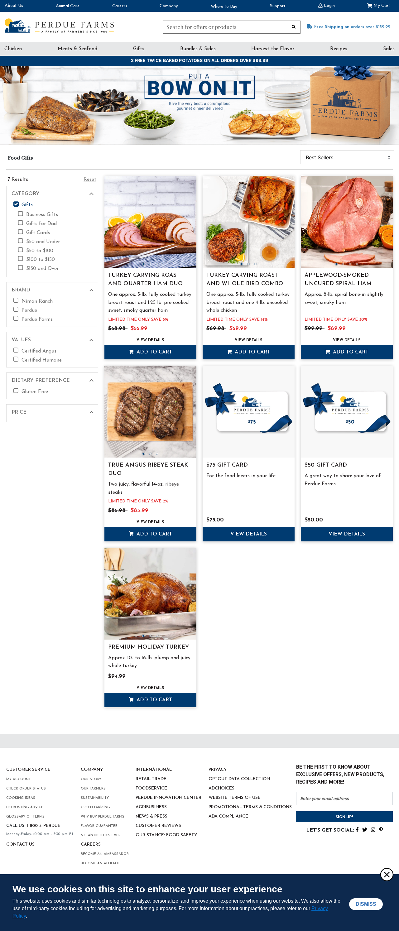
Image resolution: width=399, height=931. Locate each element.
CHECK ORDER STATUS (26, 788)
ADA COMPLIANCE (228, 816)
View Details (150, 340)
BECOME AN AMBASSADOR (105, 854)
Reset (90, 179)
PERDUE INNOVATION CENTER (168, 797)
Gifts (138, 48)
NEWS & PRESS (151, 816)
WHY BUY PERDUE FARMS (102, 816)
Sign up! (344, 816)
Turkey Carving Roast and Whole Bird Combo (244, 280)
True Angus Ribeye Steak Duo (148, 470)
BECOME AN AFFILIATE (101, 863)
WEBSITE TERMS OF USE (235, 797)
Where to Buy (224, 6)
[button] (326, 5)
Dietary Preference (41, 380)
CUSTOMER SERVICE (28, 769)
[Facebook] (357, 829)
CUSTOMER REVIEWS (158, 825)
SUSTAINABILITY (95, 798)
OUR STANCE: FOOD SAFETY (166, 835)
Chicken (13, 48)
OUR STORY (91, 779)
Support (278, 6)
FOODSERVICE (151, 788)
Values (21, 340)
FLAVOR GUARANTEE (99, 826)
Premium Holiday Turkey (148, 647)
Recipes (338, 48)
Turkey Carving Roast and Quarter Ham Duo (145, 280)
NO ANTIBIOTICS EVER (101, 835)
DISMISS (366, 904)
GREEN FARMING (95, 807)
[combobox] (231, 27)
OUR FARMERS (93, 788)
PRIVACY (218, 769)
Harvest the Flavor (272, 48)
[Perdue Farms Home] (59, 25)
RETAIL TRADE (151, 779)
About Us (14, 5)
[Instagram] (373, 829)
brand (21, 290)
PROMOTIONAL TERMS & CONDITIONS (250, 807)
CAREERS (91, 844)
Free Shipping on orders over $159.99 (352, 27)
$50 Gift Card (326, 465)
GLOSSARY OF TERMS (25, 816)
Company (169, 6)
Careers (119, 6)
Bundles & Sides (198, 48)
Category (26, 193)
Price (19, 412)
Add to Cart (153, 352)
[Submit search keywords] (293, 26)
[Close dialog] (386, 874)
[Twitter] (364, 829)
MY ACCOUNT (18, 779)
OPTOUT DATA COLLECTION (239, 779)
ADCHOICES (221, 788)
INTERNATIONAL (154, 769)
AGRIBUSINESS (151, 807)
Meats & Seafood (77, 48)
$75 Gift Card (227, 465)
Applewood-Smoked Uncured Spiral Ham (338, 280)
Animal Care (67, 6)
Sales (389, 48)
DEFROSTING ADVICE (24, 807)
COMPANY (92, 769)
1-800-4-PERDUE (43, 825)
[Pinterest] (381, 829)
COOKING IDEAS (20, 798)
